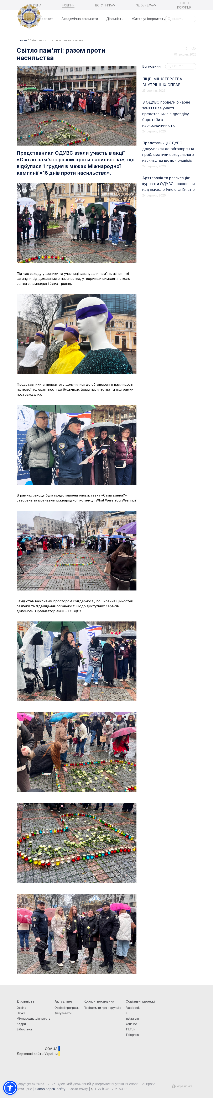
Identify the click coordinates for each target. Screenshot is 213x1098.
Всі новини (151, 66)
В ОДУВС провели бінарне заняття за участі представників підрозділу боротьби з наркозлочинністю (166, 114)
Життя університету (148, 19)
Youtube (131, 1024)
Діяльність (114, 19)
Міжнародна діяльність (33, 1018)
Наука (21, 1013)
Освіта (21, 1007)
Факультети (63, 1013)
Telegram (132, 1034)
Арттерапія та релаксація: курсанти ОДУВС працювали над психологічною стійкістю (168, 184)
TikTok (130, 1029)
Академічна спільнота (79, 19)
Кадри (21, 1024)
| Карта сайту (77, 1089)
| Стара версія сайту (49, 1089)
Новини (68, 5)
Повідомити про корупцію (102, 1007)
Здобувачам (146, 5)
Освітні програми (66, 1007)
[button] (10, 1088)
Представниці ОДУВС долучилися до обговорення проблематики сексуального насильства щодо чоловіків (168, 152)
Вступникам (105, 5)
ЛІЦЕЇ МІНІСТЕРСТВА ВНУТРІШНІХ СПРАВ (162, 82)
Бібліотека (24, 1029)
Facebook (133, 1007)
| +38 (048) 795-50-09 (108, 1089)
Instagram (132, 1018)
